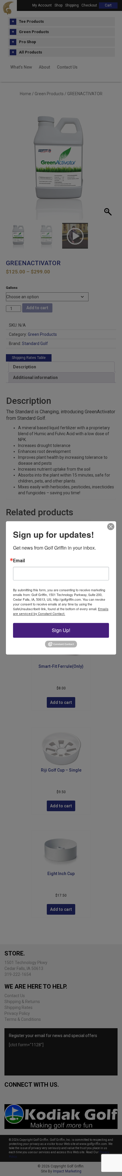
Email (19, 560)
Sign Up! (61, 630)
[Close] (110, 526)
